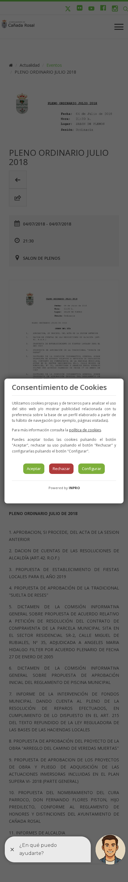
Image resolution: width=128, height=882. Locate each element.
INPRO (74, 488)
